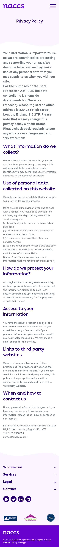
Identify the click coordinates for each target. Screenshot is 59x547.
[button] (53, 6)
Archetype (22, 542)
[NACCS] (13, 5)
